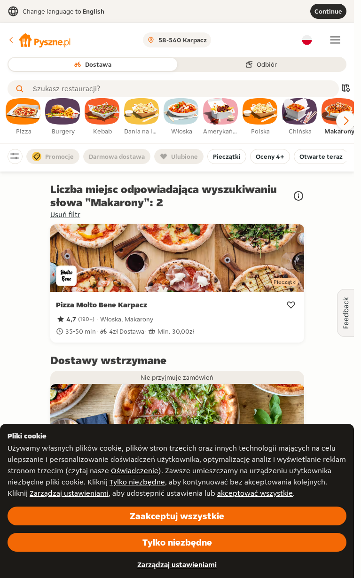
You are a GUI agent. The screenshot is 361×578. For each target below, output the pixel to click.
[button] (39, 39)
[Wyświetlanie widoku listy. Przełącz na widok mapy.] (345, 89)
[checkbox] (23, 117)
